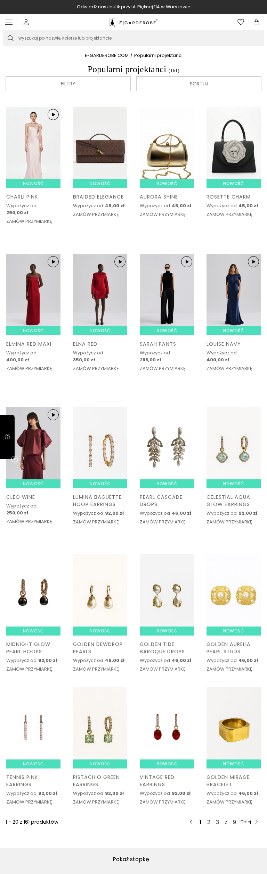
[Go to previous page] (191, 822)
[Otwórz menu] (10, 22)
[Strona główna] (133, 22)
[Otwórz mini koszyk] (256, 22)
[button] (26, 22)
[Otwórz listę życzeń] (241, 22)
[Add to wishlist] (53, 198)
